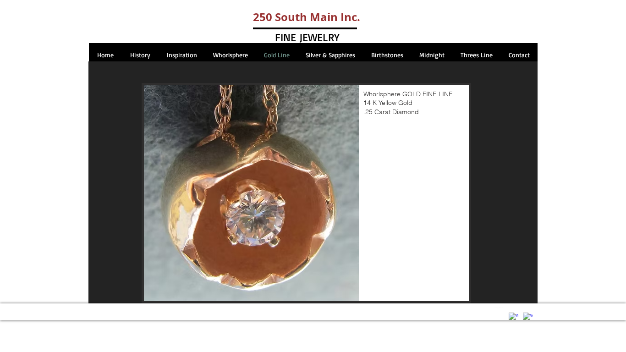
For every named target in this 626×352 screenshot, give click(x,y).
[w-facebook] (513, 317)
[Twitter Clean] (499, 312)
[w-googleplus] (528, 317)
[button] (306, 193)
